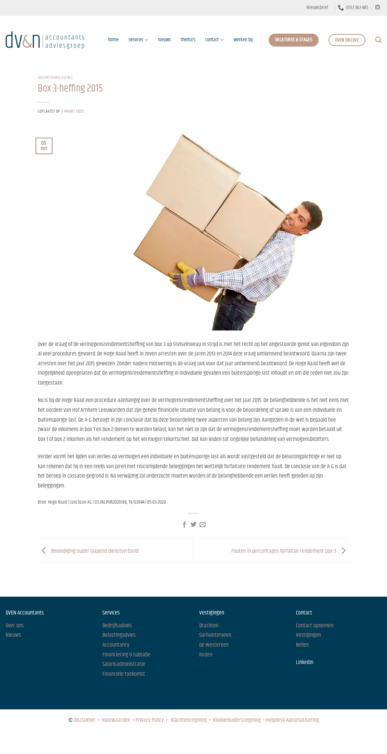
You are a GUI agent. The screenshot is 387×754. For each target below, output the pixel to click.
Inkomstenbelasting (55, 77)
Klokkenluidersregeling (237, 720)
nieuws (164, 40)
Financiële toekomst (123, 674)
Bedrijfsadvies (117, 625)
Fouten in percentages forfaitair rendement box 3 (284, 550)
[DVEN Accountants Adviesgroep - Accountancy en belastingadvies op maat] (45, 39)
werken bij (243, 40)
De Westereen (214, 645)
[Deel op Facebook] (184, 524)
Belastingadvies (119, 635)
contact (212, 40)
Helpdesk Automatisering (292, 720)
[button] (317, 8)
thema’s (188, 40)
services (135, 40)
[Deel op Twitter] (193, 524)
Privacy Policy (149, 720)
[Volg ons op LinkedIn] (377, 7)
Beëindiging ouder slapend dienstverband (94, 550)
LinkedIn (304, 662)
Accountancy (115, 645)
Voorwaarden (116, 720)
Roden (205, 654)
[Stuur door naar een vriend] (203, 524)
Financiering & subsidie (126, 654)
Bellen (302, 645)
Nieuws (12, 741)
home (113, 40)
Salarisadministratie (123, 664)
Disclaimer (85, 720)
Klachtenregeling (189, 720)
